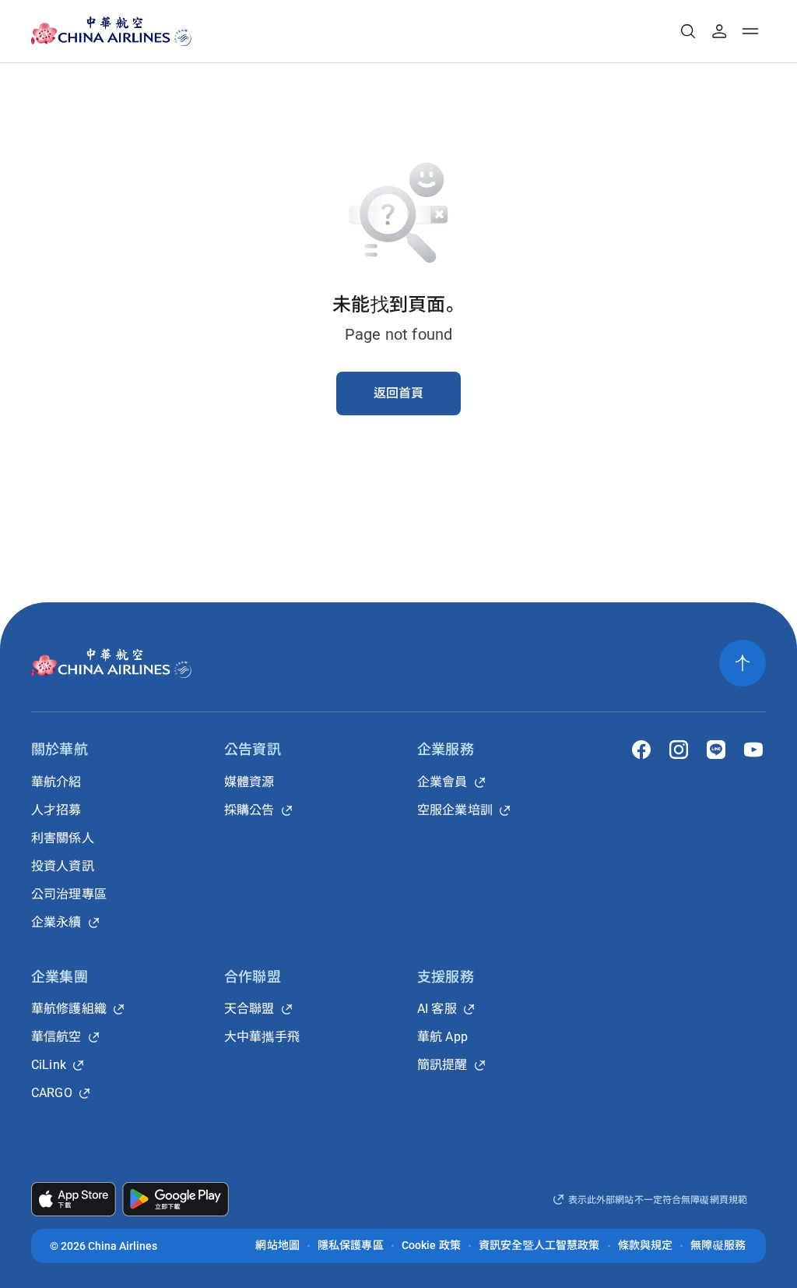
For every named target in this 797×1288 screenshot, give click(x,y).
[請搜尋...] (688, 31)
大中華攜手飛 (262, 1036)
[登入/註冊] (719, 31)
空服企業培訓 (455, 810)
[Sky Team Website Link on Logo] (184, 31)
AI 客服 (437, 1008)
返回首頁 (399, 393)
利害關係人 (62, 838)
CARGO (51, 1092)
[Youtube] (753, 749)
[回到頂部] (742, 663)
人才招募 (56, 810)
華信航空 (56, 1036)
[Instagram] (678, 749)
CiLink (48, 1064)
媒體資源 (249, 782)
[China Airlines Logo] (97, 31)
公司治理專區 (69, 894)
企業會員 (442, 782)
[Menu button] (750, 31)
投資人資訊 (62, 866)
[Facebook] (641, 749)
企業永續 (56, 922)
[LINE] (716, 749)
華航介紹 (56, 782)
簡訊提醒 (442, 1064)
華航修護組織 (69, 1008)
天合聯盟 (249, 1008)
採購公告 (249, 810)
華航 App (442, 1036)
